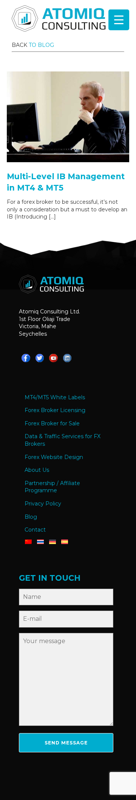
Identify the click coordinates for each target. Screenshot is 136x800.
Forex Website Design (54, 457)
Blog (31, 516)
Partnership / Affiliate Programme (52, 487)
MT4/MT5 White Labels (55, 397)
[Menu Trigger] (118, 19)
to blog (41, 45)
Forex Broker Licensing (55, 410)
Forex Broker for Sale (52, 423)
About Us (37, 470)
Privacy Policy (43, 503)
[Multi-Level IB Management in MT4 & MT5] (68, 160)
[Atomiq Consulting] (59, 19)
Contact (35, 529)
